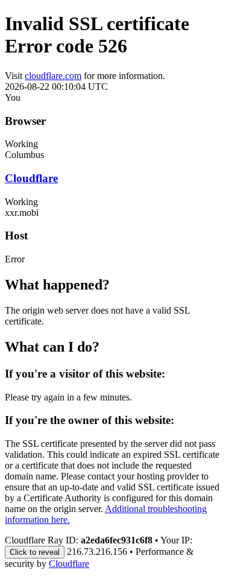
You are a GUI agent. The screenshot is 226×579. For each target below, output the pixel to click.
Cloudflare (31, 178)
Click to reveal (35, 552)
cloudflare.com (53, 76)
